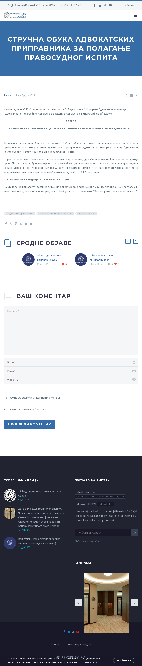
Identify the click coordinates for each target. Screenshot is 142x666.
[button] (128, 241)
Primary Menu (135, 15)
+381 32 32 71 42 (72, 5)
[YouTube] (110, 5)
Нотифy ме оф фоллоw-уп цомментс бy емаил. (32, 397)
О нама (130, 5)
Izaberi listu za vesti (86, 492)
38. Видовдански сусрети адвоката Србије (39, 493)
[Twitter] (105, 5)
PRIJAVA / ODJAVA (85, 504)
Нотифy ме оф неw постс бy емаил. (25, 409)
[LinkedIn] (99, 5)
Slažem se (123, 660)
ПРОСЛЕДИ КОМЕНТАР (29, 424)
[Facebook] (94, 5)
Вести (7, 95)
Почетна (56, 644)
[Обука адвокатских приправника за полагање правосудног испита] (29, 259)
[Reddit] (31, 223)
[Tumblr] (21, 223)
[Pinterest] (16, 223)
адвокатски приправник (20, 213)
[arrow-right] (134, 603)
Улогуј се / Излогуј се (79, 644)
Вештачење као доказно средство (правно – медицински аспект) (39, 541)
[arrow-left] (78, 603)
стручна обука (86, 213)
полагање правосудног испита (55, 213)
